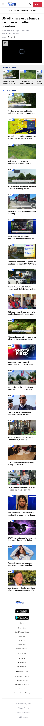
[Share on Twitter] (11, 37)
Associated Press (8, 31)
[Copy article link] (14, 37)
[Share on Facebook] (8, 37)
